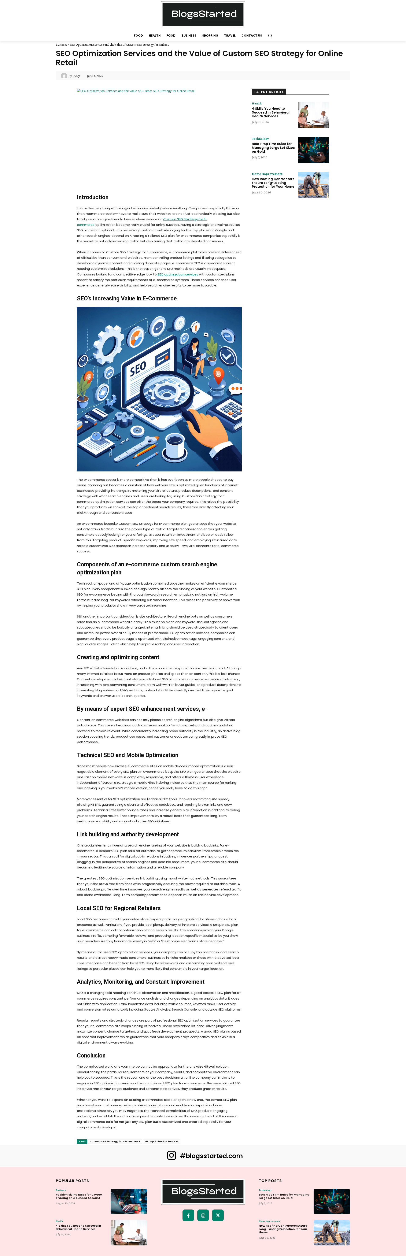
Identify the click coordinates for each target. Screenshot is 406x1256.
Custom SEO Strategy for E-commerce (115, 1141)
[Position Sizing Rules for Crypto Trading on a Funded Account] (129, 1201)
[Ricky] (65, 76)
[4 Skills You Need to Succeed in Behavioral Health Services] (313, 115)
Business (61, 44)
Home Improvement (267, 173)
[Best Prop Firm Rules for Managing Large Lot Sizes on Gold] (313, 150)
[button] (270, 35)
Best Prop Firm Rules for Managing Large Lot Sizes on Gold (273, 148)
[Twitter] (218, 1215)
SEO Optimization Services (161, 1141)
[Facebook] (188, 1215)
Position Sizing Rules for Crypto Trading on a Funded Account (79, 1196)
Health (257, 103)
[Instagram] (203, 1215)
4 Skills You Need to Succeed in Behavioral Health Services (270, 112)
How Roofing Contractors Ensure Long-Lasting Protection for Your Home (273, 183)
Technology (260, 138)
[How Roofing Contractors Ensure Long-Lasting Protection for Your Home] (313, 185)
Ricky (76, 76)
